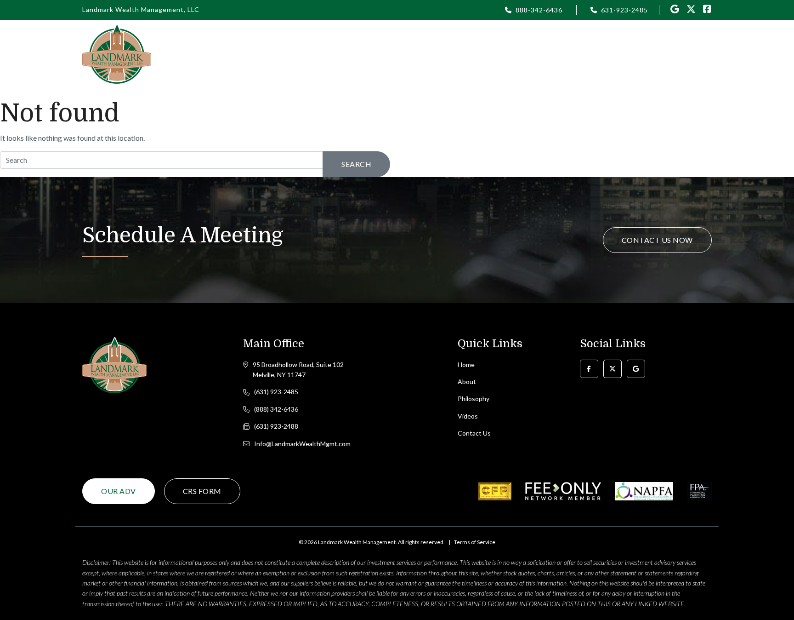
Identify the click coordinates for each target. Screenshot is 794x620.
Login (469, 53)
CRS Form (202, 491)
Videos (557, 53)
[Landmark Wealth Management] (116, 53)
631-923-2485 (624, 10)
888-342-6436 (539, 10)
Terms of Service (474, 542)
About (467, 381)
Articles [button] (511, 53)
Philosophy (420, 53)
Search (356, 164)
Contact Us (677, 53)
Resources (608, 53)
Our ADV (118, 491)
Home (329, 53)
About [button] (370, 53)
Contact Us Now (657, 239)
